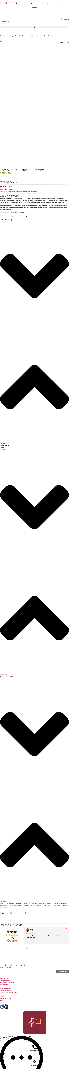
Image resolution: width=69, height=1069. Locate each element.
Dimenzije (3, 443)
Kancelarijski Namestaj (14, 36)
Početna (2, 36)
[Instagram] (6, 1007)
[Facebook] (2, 1007)
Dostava (3, 901)
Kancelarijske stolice (15, 191)
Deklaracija (3, 675)
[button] (34, 27)
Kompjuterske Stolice (29, 36)
